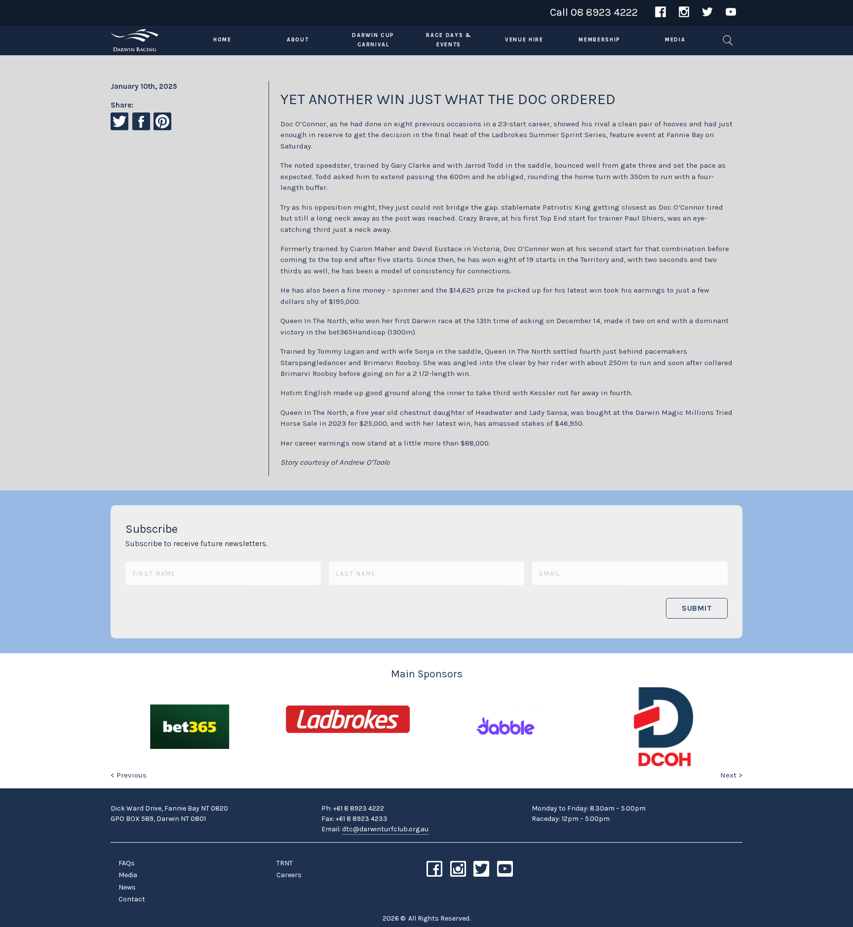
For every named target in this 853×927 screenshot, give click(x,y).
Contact (131, 899)
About (298, 40)
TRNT (284, 863)
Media (675, 40)
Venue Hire (524, 40)
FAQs (126, 863)
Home (222, 40)
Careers (289, 875)
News (127, 887)
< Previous (129, 775)
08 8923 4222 (604, 12)
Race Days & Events (448, 40)
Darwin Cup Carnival (373, 40)
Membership (599, 40)
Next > (731, 775)
